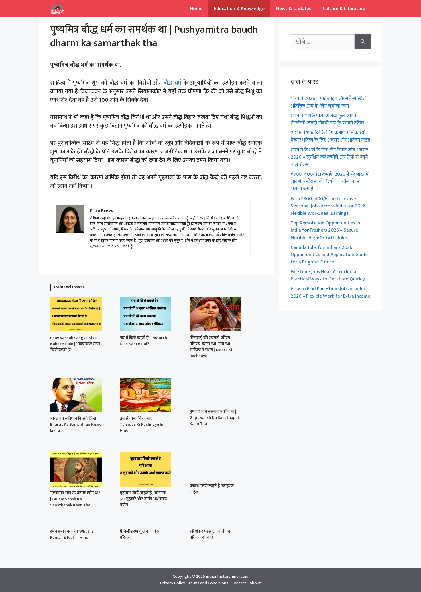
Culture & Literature (344, 9)
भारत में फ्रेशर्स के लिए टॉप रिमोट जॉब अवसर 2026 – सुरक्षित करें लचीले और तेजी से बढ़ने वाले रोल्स (329, 157)
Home (196, 9)
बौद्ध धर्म (172, 83)
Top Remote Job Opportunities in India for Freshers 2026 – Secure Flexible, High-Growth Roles (325, 230)
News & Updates (293, 9)
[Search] (363, 41)
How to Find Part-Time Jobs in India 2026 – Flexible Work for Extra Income (330, 292)
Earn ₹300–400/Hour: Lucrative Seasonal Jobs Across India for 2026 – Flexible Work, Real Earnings (330, 206)
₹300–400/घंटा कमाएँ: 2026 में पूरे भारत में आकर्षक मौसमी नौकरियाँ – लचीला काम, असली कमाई (330, 181)
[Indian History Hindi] (57, 8)
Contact (238, 583)
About (255, 583)
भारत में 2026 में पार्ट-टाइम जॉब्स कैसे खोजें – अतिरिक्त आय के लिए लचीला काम (330, 102)
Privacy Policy (172, 583)
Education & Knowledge (239, 9)
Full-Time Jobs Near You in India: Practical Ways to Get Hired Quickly (328, 275)
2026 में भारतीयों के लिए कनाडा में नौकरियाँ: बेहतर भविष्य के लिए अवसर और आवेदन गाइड (330, 136)
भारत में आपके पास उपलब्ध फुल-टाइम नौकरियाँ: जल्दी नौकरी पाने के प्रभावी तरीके (327, 119)
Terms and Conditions (208, 583)
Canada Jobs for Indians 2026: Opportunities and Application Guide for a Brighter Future (329, 254)
